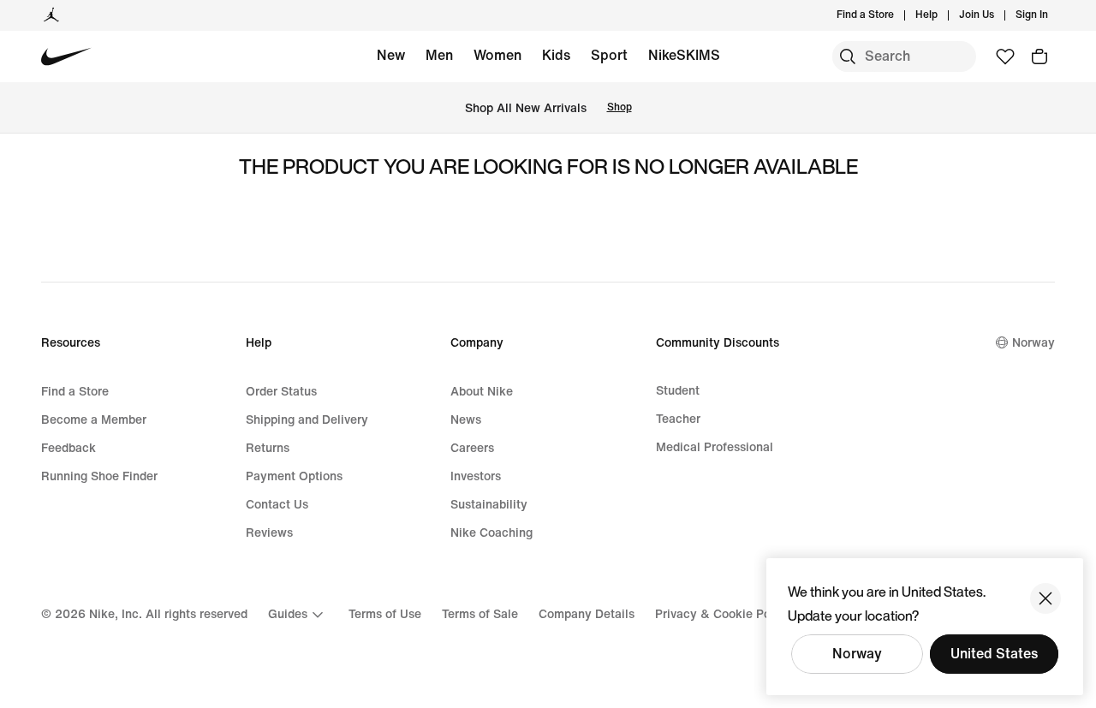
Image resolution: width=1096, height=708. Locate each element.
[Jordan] (51, 15)
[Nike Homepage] (66, 57)
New (391, 55)
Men (439, 55)
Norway (857, 653)
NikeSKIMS (684, 55)
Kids (556, 55)
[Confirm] (1045, 598)
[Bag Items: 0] (1039, 56)
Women (497, 55)
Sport (609, 55)
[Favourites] (1005, 56)
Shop (619, 107)
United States (994, 653)
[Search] (847, 56)
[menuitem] (943, 15)
